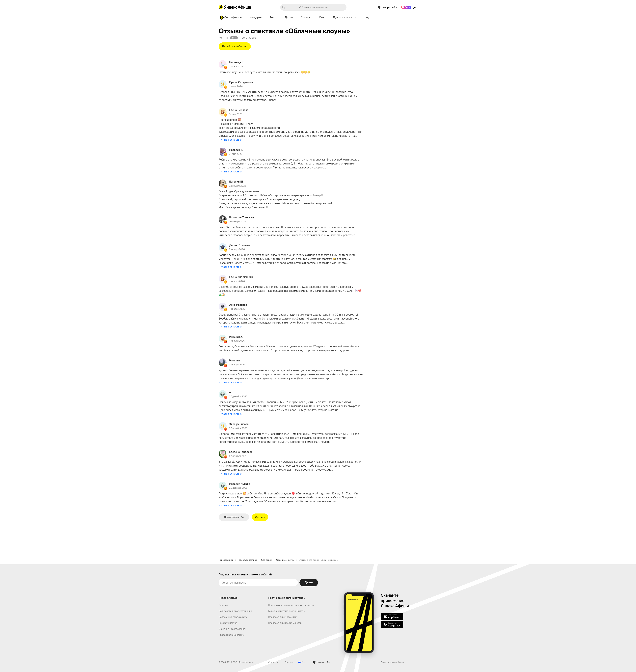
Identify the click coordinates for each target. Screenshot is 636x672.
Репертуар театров (247, 560)
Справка (223, 605)
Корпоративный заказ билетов (285, 623)
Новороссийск (226, 560)
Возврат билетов (228, 623)
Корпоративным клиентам (282, 617)
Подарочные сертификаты (233, 617)
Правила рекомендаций (231, 635)
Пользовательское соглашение (235, 611)
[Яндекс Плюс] (406, 7)
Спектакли (266, 560)
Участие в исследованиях (232, 629)
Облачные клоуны (285, 560)
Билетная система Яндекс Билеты (286, 611)
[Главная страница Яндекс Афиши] (221, 7)
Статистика (273, 662)
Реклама (288, 662)
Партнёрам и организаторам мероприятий (291, 605)
